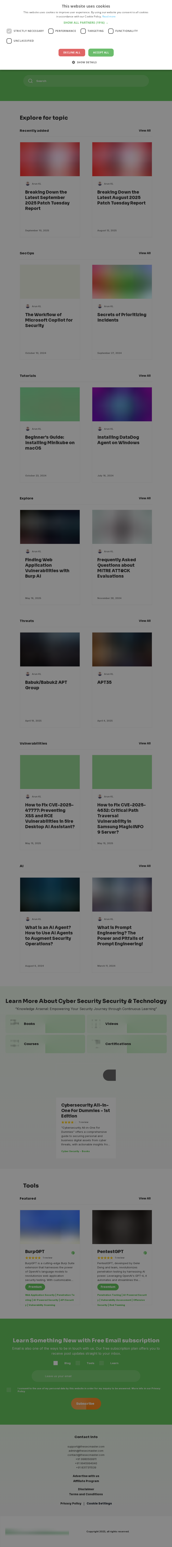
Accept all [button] (101, 52)
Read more (109, 16)
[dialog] (86, 35)
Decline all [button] (71, 52)
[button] (86, 22)
